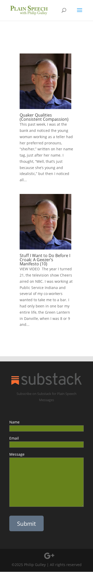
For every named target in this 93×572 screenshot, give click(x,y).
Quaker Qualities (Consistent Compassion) (44, 117)
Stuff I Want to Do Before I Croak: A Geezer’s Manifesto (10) (45, 260)
